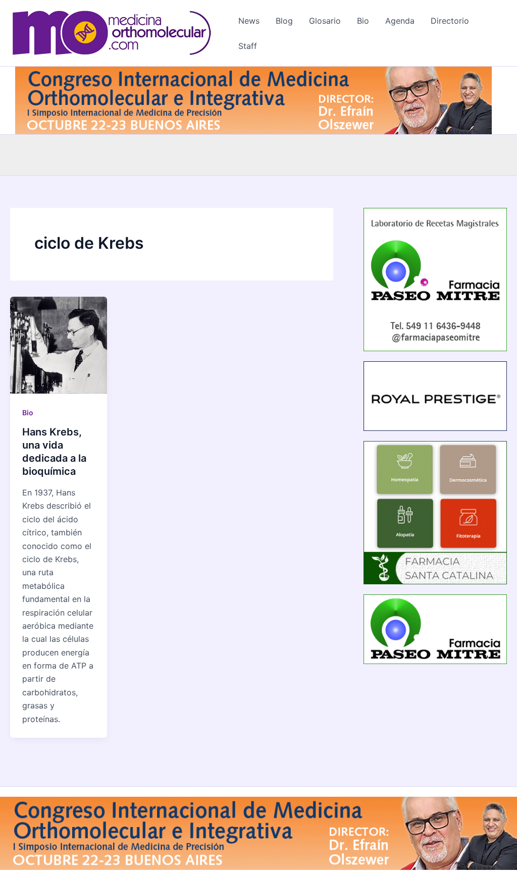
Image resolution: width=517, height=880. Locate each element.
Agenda (400, 21)
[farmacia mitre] (435, 278)
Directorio (450, 21)
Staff (247, 46)
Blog (284, 21)
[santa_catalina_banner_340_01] (435, 512)
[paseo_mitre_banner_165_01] (435, 629)
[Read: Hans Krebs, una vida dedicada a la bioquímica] (58, 345)
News (249, 21)
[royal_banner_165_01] (435, 395)
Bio (363, 21)
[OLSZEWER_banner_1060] (253, 99)
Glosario (325, 21)
